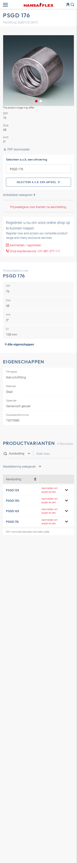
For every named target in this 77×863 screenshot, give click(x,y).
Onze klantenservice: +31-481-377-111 (34, 251)
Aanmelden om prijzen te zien (49, 489)
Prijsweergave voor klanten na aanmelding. (38, 207)
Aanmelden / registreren (25, 245)
